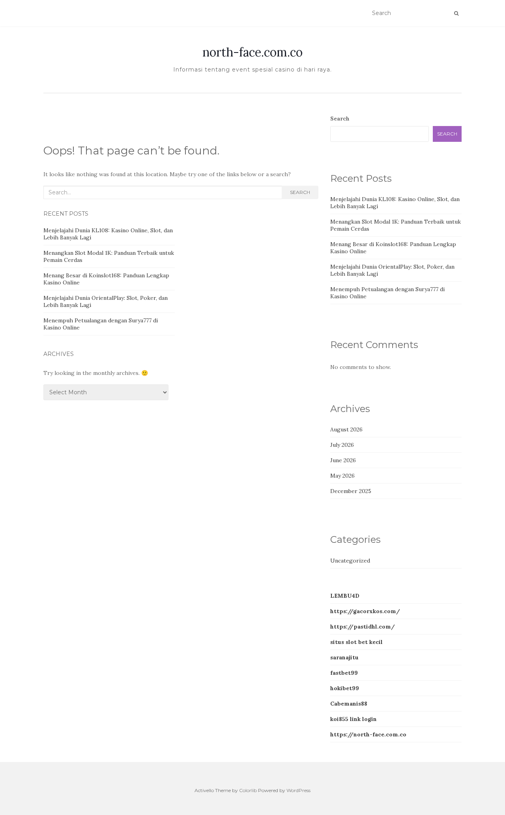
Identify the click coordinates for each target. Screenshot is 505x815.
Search (300, 192)
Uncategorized (350, 560)
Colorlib (248, 790)
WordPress (298, 790)
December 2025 (350, 491)
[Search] (456, 13)
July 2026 (342, 444)
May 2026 (342, 475)
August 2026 (346, 429)
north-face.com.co (252, 52)
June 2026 (343, 460)
